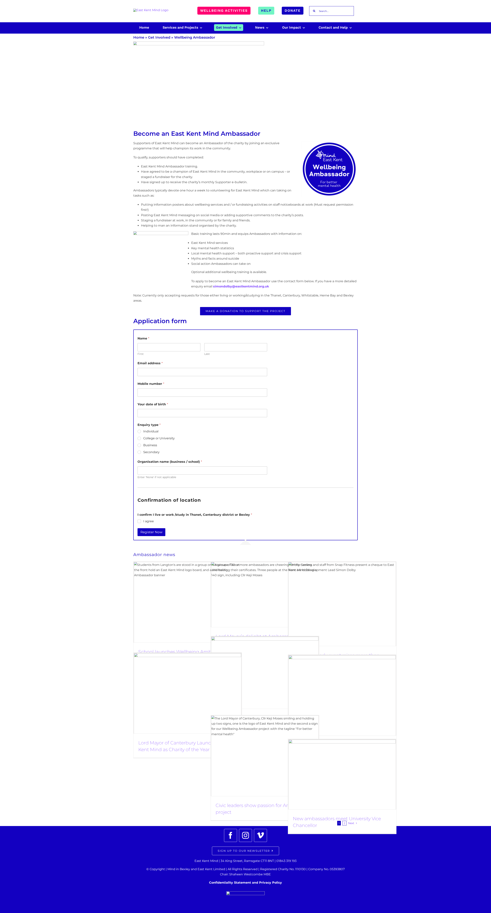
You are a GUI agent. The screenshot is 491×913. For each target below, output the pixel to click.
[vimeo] (260, 835)
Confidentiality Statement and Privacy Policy (245, 882)
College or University (159, 438)
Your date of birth (153, 404)
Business (150, 445)
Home (138, 37)
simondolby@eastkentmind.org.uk (241, 286)
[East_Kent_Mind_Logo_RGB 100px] (150, 10)
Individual (150, 431)
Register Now (151, 532)
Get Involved (159, 37)
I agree (148, 521)
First (141, 354)
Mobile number (151, 384)
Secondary (151, 452)
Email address (150, 363)
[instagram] (245, 835)
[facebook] (230, 835)
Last (207, 354)
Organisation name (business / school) (170, 462)
